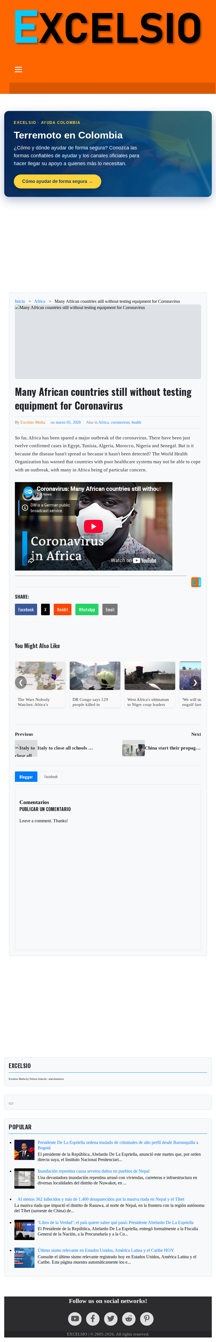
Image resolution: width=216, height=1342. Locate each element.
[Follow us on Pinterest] (147, 1319)
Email (110, 609)
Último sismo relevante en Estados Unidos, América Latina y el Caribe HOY (106, 1250)
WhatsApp (87, 609)
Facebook (26, 609)
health (136, 422)
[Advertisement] (108, 244)
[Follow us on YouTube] (75, 1319)
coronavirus (120, 422)
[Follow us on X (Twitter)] (111, 1319)
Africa (103, 422)
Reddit (62, 609)
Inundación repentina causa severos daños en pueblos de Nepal (93, 1171)
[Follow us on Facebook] (93, 1319)
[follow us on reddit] (129, 1319)
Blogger (26, 777)
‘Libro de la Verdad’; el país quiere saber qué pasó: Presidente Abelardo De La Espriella (116, 1222)
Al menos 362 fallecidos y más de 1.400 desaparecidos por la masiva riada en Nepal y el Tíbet (100, 1199)
